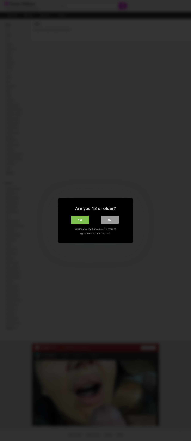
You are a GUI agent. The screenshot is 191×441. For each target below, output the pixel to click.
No (109, 219)
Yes (80, 219)
